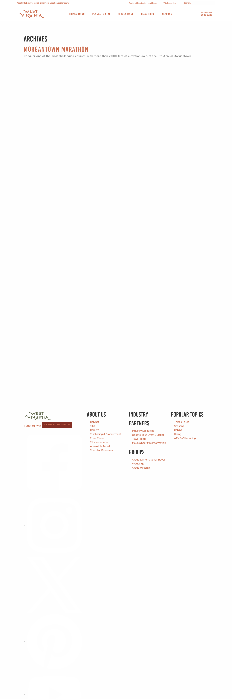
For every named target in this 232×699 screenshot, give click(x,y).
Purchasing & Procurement (105, 434)
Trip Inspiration (170, 3)
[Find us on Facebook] (54, 462)
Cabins (178, 430)
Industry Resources (143, 431)
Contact (94, 422)
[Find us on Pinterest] (54, 641)
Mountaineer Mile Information (149, 443)
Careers (94, 430)
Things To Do (181, 422)
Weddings (138, 463)
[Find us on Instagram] (54, 525)
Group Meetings (141, 468)
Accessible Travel (100, 446)
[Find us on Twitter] (54, 585)
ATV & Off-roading (185, 438)
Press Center (97, 438)
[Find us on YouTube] (54, 694)
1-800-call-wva (32, 426)
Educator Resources (101, 450)
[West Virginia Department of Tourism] (31, 14)
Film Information (99, 442)
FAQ (92, 426)
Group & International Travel (148, 459)
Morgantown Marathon (56, 49)
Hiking (177, 434)
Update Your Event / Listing (148, 435)
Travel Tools (139, 439)
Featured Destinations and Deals (143, 3)
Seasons (179, 426)
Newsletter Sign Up (57, 425)
